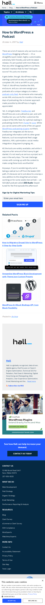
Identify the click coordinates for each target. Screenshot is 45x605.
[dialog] (22, 591)
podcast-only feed (10, 94)
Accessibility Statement (11, 551)
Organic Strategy (8, 496)
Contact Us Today (22, 453)
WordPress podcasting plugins (15, 128)
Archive (14, 316)
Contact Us (6, 547)
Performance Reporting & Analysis (15, 504)
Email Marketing (8, 500)
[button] (22, 596)
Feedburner (26, 111)
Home (4, 8)
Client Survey (7, 519)
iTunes (26, 123)
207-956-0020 (8, 476)
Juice (34, 123)
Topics (7, 12)
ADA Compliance (8, 528)
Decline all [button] (32, 601)
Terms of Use (7, 560)
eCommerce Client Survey (12, 523)
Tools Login (6, 569)
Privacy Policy (7, 556)
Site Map (5, 564)
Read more (31, 381)
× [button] (42, 581)
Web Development (9, 487)
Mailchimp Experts (9, 536)
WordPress (7, 54)
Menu (40, 2)
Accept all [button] (12, 601)
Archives (20, 12)
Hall (21, 42)
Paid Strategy (7, 491)
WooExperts (7, 532)
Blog (11, 8)
